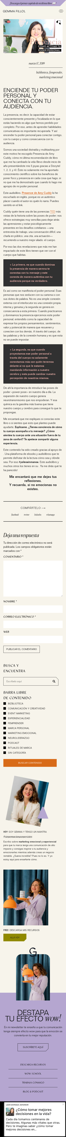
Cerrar (63, 1104)
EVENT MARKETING (18, 713)
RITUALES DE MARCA (19, 747)
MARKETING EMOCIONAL (22, 733)
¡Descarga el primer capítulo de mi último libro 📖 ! (33, 3)
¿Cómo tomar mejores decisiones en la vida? (34, 1112)
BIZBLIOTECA (15, 703)
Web (6, 631)
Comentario (13, 556)
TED (52, 211)
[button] (15, 514)
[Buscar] (54, 681)
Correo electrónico (19, 616)
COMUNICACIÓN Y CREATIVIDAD (26, 708)
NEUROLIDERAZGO (18, 737)
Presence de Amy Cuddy (37, 193)
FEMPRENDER (15, 723)
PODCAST (13, 742)
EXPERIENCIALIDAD (18, 718)
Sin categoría (16, 752)
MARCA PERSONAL (18, 728)
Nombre (10, 601)
